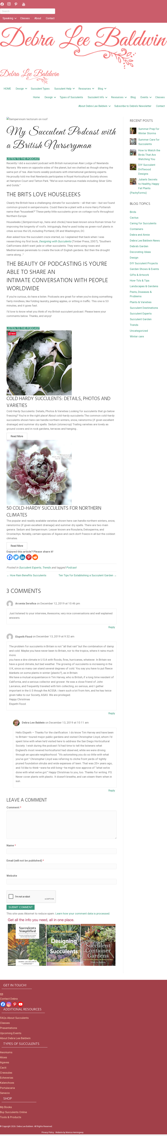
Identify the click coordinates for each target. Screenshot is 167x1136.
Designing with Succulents (55, 241)
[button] (15, 18)
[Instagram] (8, 1004)
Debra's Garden (139, 246)
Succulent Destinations (144, 307)
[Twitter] (16, 557)
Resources (84, 88)
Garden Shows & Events (144, 269)
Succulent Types (40, 88)
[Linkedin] (22, 557)
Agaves (4, 1062)
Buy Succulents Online (13, 1112)
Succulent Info (96, 97)
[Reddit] (35, 557)
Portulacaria (7, 1088)
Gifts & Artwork (139, 274)
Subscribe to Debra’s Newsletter (132, 106)
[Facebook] (10, 557)
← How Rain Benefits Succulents (26, 575)
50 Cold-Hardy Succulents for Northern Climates (54, 511)
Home (36, 97)
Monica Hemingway (75, 1132)
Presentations (8, 1028)
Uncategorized (139, 330)
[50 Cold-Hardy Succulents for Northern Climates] (39, 472)
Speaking (8, 18)
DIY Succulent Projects (144, 263)
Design (20, 88)
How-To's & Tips (139, 280)
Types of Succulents (71, 97)
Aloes (3, 1057)
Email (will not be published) (25, 860)
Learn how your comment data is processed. (82, 913)
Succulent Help (62, 88)
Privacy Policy (48, 1132)
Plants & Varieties (141, 302)
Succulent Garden (141, 319)
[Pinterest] (29, 557)
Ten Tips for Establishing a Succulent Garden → (88, 575)
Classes (25, 18)
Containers (136, 229)
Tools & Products (10, 1117)
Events (144, 97)
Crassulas (6, 1072)
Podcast (71, 567)
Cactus (134, 217)
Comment (14, 807)
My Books (6, 1107)
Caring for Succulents (143, 223)
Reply (111, 627)
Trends (46, 567)
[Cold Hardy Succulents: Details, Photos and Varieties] (39, 362)
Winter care (137, 336)
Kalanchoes (7, 1082)
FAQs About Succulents (14, 1017)
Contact (50, 18)
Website (12, 875)
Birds (133, 212)
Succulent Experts (30, 567)
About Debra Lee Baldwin (92, 106)
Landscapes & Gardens (144, 286)
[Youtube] (20, 1004)
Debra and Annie (140, 234)
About (37, 18)
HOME (7, 88)
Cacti (3, 1067)
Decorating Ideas (140, 252)
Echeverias (6, 1077)
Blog (100, 88)
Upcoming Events (10, 1033)
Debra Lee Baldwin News (145, 240)
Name (11, 845)
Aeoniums (6, 1052)
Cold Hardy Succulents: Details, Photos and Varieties (58, 402)
